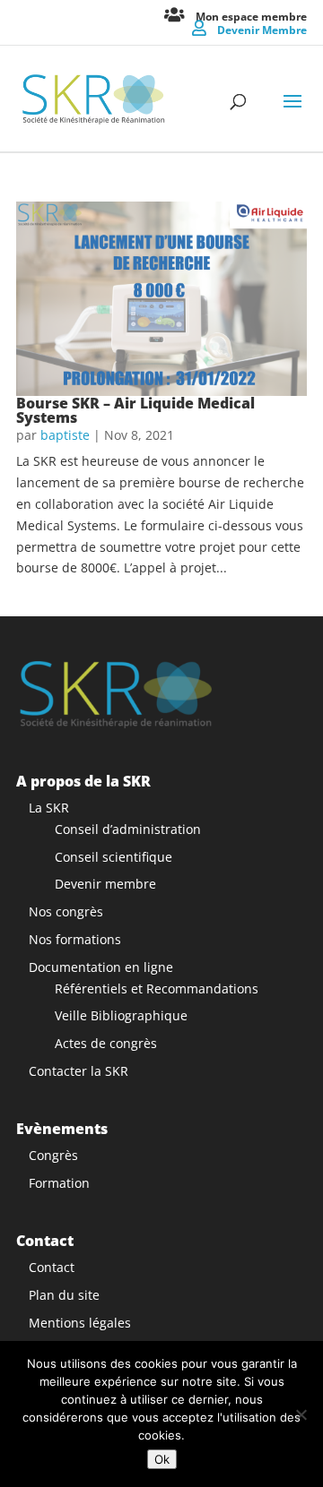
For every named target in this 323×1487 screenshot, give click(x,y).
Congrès (53, 1155)
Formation (59, 1182)
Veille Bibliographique (121, 1015)
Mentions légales (80, 1322)
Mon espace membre (251, 15)
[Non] (301, 1414)
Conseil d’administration (128, 829)
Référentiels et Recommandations (156, 988)
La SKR (49, 807)
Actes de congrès (106, 1043)
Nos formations (75, 939)
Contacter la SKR (78, 1070)
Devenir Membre (262, 29)
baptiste (65, 434)
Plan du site (64, 1294)
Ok (162, 1459)
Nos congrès (66, 911)
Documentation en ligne (101, 967)
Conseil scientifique (113, 856)
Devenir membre (105, 883)
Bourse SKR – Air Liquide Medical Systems (135, 410)
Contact (51, 1267)
